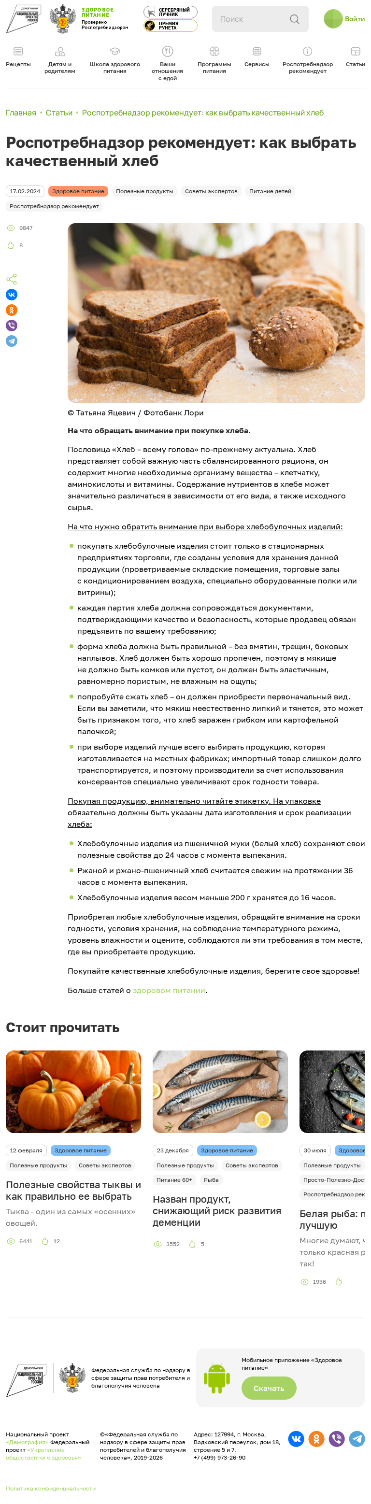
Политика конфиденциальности (51, 1488)
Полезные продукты (38, 1165)
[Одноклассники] (11, 310)
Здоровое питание (81, 1150)
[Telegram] (11, 341)
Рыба (211, 1179)
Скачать (269, 1388)
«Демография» (27, 1442)
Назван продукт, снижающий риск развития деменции (217, 1210)
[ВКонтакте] (11, 294)
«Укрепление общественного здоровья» (43, 1453)
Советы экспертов (105, 1165)
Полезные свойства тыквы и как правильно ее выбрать (73, 1190)
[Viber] (11, 325)
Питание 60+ (174, 1179)
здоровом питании (169, 990)
